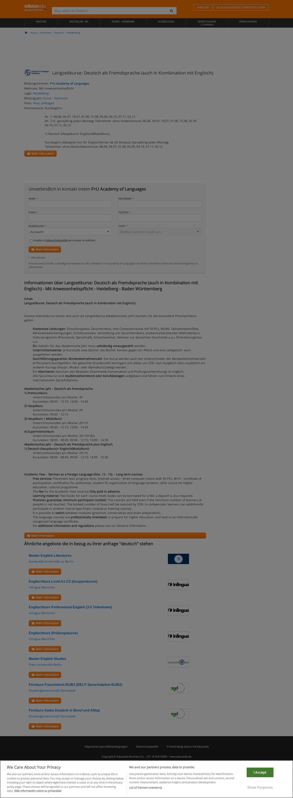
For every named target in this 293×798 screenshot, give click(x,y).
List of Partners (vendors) (145, 787)
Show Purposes (260, 787)
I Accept (260, 772)
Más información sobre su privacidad (37, 791)
